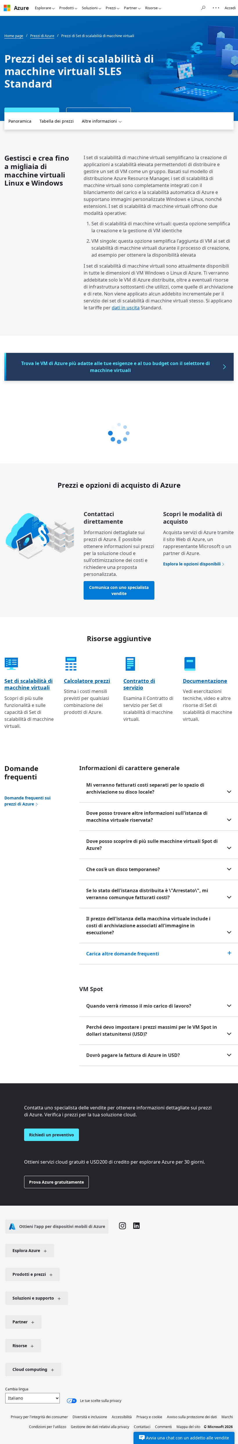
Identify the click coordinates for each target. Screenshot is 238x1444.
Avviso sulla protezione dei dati (192, 1416)
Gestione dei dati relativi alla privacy (100, 1426)
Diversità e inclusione (90, 1416)
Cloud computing (29, 1369)
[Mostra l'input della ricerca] (203, 7)
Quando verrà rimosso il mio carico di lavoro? (138, 1006)
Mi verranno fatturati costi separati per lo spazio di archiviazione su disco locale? (145, 788)
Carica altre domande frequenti (122, 953)
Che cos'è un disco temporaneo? (123, 869)
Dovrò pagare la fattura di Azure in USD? (133, 1055)
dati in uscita (126, 307)
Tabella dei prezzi (56, 121)
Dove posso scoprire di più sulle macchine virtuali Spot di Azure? (152, 844)
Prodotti (66, 7)
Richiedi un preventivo (51, 1135)
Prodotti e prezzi (29, 1274)
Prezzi (111, 7)
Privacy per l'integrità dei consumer (39, 1416)
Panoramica (19, 121)
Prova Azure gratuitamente (56, 1182)
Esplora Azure (26, 1250)
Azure (21, 7)
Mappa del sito (188, 1426)
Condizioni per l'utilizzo (47, 1426)
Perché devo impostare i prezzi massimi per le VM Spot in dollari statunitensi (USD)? (151, 1030)
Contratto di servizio (139, 684)
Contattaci (142, 1426)
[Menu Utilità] (216, 8)
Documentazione (205, 680)
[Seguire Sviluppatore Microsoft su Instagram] (122, 1226)
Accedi (230, 7)
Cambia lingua (16, 1389)
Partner (130, 7)
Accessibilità (122, 1416)
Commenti (163, 1426)
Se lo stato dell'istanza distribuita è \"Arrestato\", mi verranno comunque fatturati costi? (147, 894)
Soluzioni (90, 7)
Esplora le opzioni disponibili (192, 564)
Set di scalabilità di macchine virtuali (28, 684)
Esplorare (43, 7)
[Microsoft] (6, 8)
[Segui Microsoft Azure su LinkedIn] (136, 1226)
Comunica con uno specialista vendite (119, 590)
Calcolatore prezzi (87, 680)
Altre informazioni (99, 121)
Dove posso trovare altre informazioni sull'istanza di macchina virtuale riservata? (147, 816)
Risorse (151, 7)
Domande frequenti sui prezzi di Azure (27, 801)
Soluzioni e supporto (33, 1298)
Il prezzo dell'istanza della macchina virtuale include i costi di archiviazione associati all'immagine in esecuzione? (148, 925)
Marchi (227, 1416)
